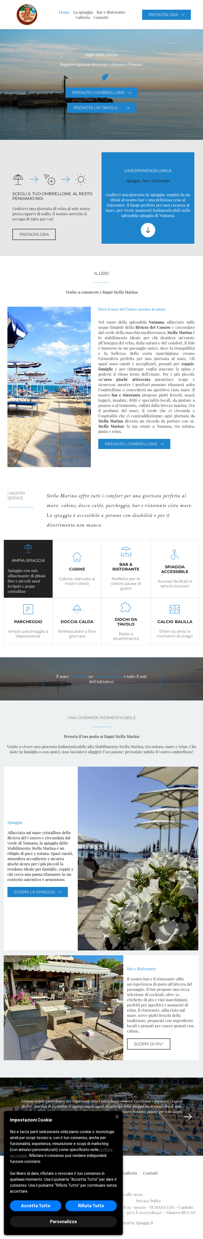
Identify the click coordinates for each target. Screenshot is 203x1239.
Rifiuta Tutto (91, 1205)
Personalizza (63, 1221)
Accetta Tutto (36, 1205)
